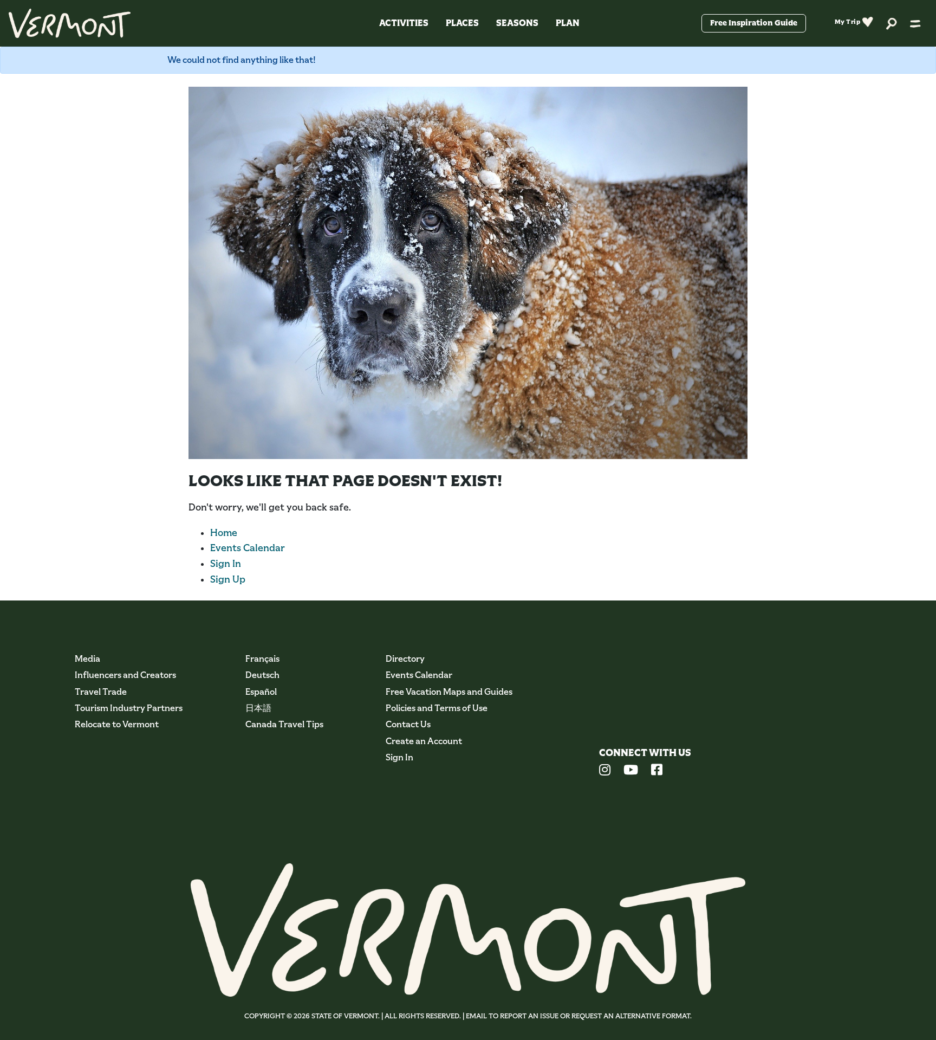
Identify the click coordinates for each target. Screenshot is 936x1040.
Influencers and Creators (125, 675)
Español (261, 692)
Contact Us (408, 724)
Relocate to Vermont (117, 724)
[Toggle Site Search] (891, 23)
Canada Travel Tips (284, 724)
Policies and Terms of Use (436, 708)
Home (223, 532)
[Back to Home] (70, 23)
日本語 (258, 708)
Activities (403, 23)
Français (262, 659)
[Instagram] (604, 771)
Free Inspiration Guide (753, 22)
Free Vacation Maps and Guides (449, 692)
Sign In (225, 563)
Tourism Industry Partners (129, 708)
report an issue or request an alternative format (595, 1016)
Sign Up (227, 579)
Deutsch (262, 675)
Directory (405, 659)
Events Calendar (247, 547)
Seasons (517, 23)
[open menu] (915, 23)
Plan (568, 23)
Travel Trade (101, 692)
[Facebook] (656, 771)
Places (462, 23)
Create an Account (424, 741)
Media (87, 659)
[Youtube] (630, 771)
